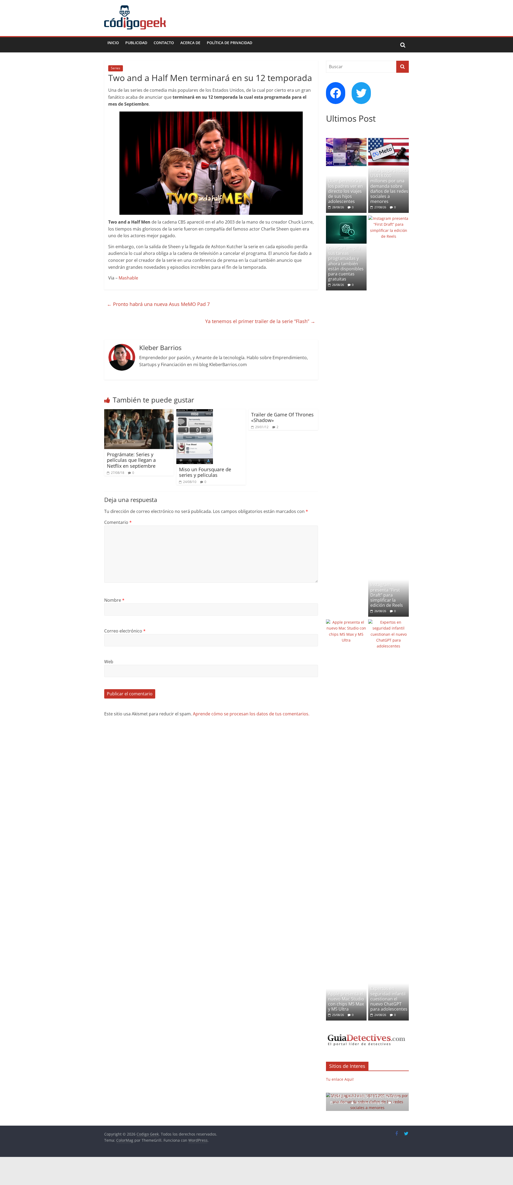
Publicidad (136, 42)
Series (115, 68)
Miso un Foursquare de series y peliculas (205, 472)
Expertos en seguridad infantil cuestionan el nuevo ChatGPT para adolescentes (388, 998)
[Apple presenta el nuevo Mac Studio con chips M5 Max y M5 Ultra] (346, 622)
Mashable (128, 278)
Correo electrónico (125, 631)
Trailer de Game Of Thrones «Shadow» (282, 417)
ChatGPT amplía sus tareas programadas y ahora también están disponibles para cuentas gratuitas (346, 263)
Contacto (164, 42)
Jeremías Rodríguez (371, 1102)
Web (108, 662)
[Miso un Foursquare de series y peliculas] (194, 412)
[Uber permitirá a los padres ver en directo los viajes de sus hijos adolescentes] (346, 140)
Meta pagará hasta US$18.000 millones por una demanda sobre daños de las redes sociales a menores (389, 186)
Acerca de (190, 42)
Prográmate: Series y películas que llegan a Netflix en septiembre (131, 460)
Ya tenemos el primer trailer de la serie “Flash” (260, 321)
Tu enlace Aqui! (340, 1079)
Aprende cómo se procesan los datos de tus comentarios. (251, 714)
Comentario (118, 522)
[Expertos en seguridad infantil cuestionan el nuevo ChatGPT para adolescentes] (388, 622)
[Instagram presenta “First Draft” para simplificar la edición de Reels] (388, 218)
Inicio (113, 42)
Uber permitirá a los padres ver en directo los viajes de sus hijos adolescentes (345, 191)
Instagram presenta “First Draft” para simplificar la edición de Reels (386, 595)
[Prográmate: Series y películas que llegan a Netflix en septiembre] (139, 412)
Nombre (114, 600)
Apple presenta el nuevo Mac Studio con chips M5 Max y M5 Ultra (346, 1001)
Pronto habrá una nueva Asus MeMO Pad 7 (158, 304)
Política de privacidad (229, 42)
